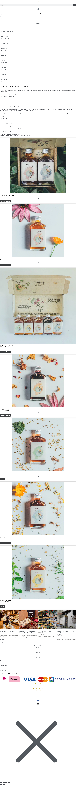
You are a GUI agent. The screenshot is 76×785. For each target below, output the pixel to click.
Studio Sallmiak (4, 79)
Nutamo (2, 72)
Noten (66, 20)
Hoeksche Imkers (4, 55)
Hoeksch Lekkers (4, 57)
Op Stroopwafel (4, 74)
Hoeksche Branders (4, 45)
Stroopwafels (71, 20)
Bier (3, 20)
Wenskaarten (38, 23)
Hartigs (15, 20)
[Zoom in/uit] (1, 782)
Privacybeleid (38, 654)
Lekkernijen (50, 20)
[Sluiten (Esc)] (9, 782)
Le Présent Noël (4, 65)
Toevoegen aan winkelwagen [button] (5, 201)
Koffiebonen (44, 20)
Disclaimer (38, 647)
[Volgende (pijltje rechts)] (4, 784)
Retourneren (38, 657)
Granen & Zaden (37, 20)
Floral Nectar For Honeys (5, 43)
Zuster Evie (3, 84)
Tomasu (2, 81)
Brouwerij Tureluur (4, 34)
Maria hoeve (3, 67)
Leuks (55, 20)
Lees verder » (2, 639)
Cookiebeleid (38, 650)
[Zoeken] (74, 5)
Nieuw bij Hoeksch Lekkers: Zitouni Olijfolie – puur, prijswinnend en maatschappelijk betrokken (66, 633)
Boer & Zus (3, 26)
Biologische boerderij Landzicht (7, 31)
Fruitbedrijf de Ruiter (4, 60)
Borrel (11, 20)
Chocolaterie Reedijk (5, 36)
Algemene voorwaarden (38, 645)
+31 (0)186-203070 (3, 670)
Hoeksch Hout (3, 53)
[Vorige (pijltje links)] (1, 784)
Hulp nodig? (38, 13)
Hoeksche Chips (4, 48)
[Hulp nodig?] (38, 9)
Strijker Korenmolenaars (5, 77)
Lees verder (2, 479)
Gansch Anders (4, 62)
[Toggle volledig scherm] (4, 782)
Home (2, 24)
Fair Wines (3, 41)
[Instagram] (38, 704)
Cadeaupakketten (22, 20)
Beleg (7, 20)
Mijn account (38, 652)
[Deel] (6, 782)
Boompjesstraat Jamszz (5, 29)
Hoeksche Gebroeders (5, 50)
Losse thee (61, 20)
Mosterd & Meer (4, 69)
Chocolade (29, 20)
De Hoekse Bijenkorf (5, 38)
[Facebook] (38, 701)
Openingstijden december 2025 (44, 631)
